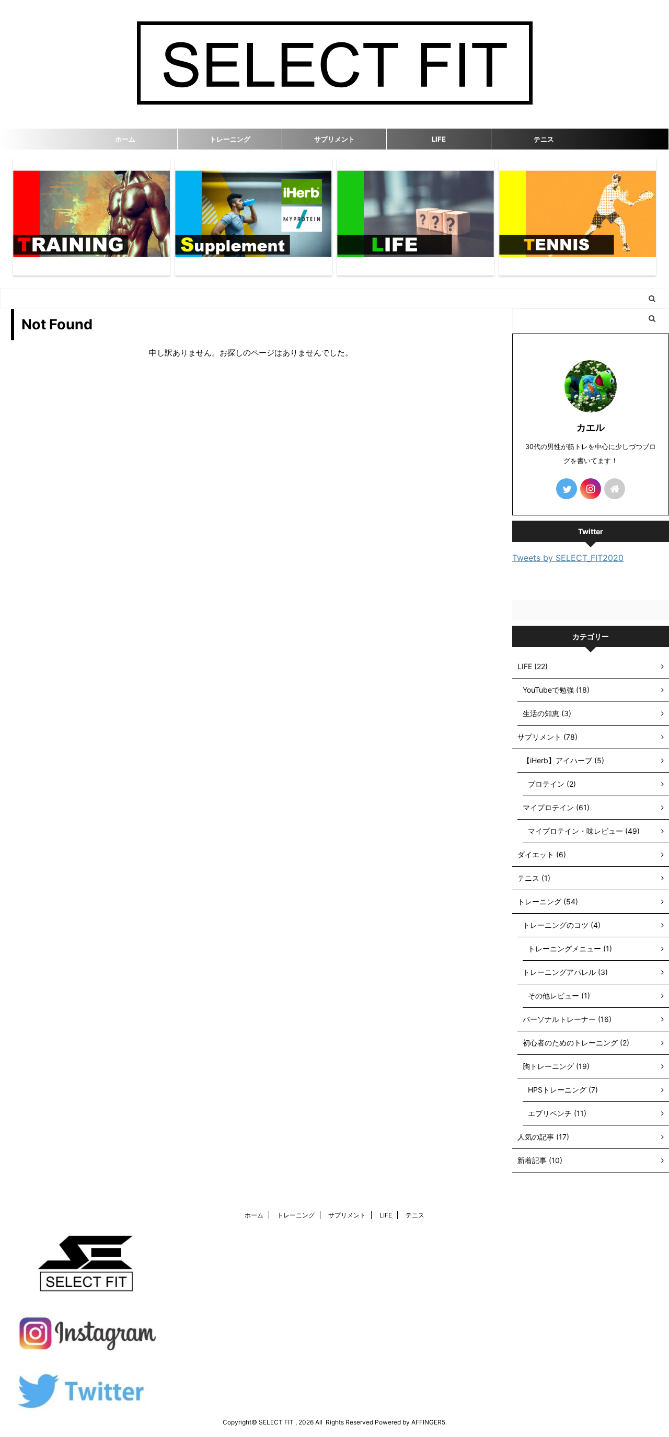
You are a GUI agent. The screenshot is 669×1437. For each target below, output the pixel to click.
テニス (544, 139)
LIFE (439, 139)
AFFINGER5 (428, 1422)
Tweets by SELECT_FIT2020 (568, 558)
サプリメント (334, 139)
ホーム (125, 139)
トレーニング (230, 139)
